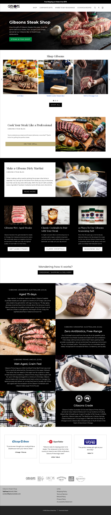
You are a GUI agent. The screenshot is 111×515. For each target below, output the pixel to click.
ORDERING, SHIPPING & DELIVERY (55, 272)
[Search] (95, 8)
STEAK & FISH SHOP (20, 39)
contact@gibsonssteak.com (12, 494)
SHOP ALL (55, 105)
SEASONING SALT (92, 249)
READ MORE (30, 192)
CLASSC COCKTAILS (55, 249)
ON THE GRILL (30, 144)
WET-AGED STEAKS (18, 249)
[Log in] (99, 8)
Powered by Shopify (63, 510)
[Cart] (102, 8)
